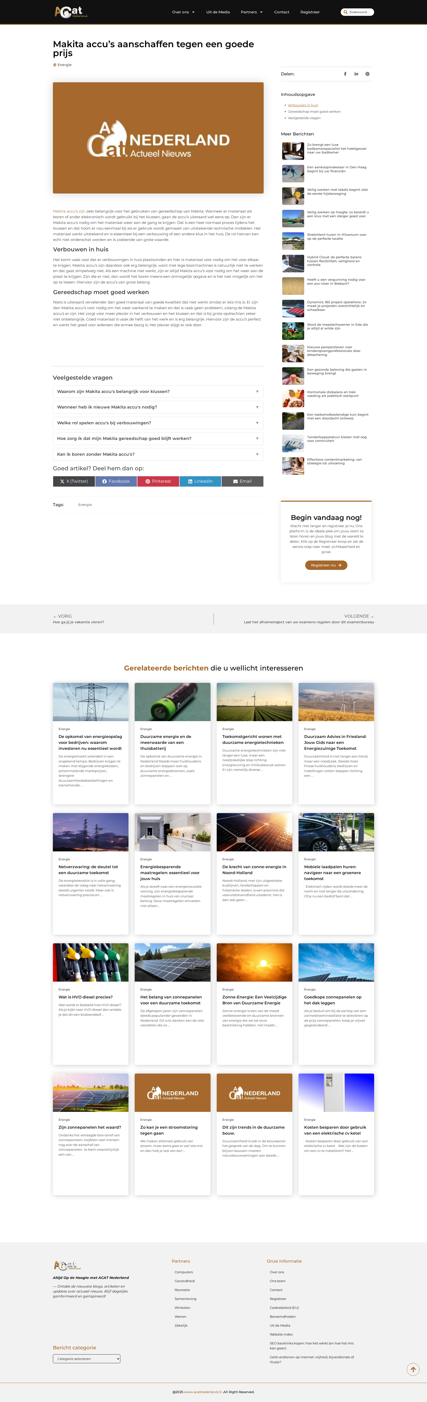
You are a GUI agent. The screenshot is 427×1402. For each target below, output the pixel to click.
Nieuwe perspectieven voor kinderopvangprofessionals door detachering (334, 351)
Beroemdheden (283, 1316)
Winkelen (183, 1308)
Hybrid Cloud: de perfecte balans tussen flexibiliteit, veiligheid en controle (334, 261)
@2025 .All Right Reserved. (213, 1392)
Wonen (180, 1316)
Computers (184, 1272)
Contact (281, 12)
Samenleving (185, 1299)
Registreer (310, 12)
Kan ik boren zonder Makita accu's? (158, 454)
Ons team (278, 1281)
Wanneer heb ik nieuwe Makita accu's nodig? (158, 407)
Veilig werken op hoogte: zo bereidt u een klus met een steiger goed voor (338, 214)
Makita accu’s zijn (69, 211)
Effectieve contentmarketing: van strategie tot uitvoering (334, 461)
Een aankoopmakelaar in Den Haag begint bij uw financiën (336, 169)
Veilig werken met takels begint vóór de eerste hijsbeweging (337, 191)
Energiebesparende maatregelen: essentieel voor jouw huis (170, 872)
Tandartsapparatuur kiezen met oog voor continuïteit (337, 439)
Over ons (180, 12)
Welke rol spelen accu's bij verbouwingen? (158, 422)
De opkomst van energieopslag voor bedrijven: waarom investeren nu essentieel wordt (90, 742)
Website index (281, 1334)
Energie (65, 65)
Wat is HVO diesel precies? (86, 997)
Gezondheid (185, 1281)
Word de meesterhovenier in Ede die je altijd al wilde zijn (337, 326)
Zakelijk (181, 1325)
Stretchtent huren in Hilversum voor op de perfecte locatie (336, 236)
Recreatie (182, 1290)
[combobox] (357, 12)
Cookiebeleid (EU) (284, 1308)
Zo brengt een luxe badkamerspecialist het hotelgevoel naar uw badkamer (336, 148)
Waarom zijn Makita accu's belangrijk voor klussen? (158, 391)
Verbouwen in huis (303, 105)
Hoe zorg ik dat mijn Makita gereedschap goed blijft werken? (158, 438)
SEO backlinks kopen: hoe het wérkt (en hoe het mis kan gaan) (312, 1345)
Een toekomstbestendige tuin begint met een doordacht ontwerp (337, 416)
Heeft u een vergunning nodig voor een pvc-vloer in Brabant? (336, 281)
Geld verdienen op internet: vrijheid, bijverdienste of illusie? (312, 1359)
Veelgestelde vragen (304, 118)
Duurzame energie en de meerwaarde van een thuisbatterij (165, 742)
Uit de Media (218, 12)
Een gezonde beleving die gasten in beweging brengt (337, 371)
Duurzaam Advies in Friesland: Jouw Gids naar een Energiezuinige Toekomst (335, 742)
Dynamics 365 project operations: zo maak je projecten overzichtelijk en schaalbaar (336, 306)
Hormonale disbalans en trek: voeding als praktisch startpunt (333, 394)
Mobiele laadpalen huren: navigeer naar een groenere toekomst (332, 872)
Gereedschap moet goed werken (314, 111)
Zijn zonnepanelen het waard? (90, 1127)
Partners (249, 12)
